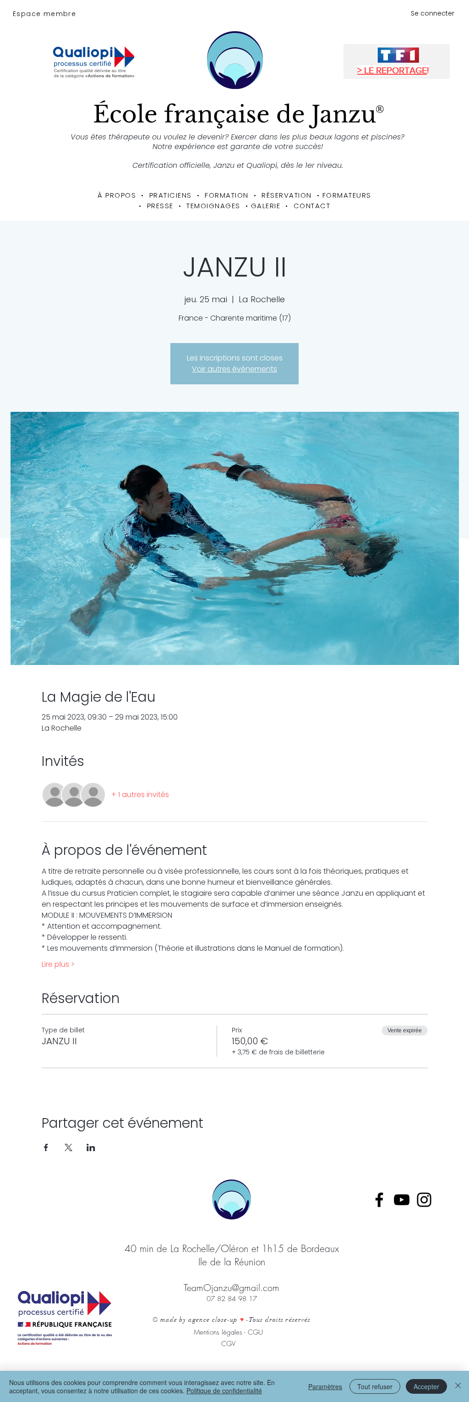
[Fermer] (458, 1386)
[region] (237, 87)
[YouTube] (401, 1199)
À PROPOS (117, 195)
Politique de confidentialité (224, 1390)
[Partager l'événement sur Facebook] (46, 1147)
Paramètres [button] (325, 1386)
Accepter (426, 1386)
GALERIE (266, 206)
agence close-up (213, 1320)
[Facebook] (379, 1199)
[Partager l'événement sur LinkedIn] (91, 1147)
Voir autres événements (234, 369)
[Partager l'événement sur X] (68, 1147)
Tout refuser (375, 1386)
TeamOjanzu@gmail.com (231, 1287)
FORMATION (224, 195)
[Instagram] (424, 1199)
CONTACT (312, 206)
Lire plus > (58, 964)
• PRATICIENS (169, 195)
